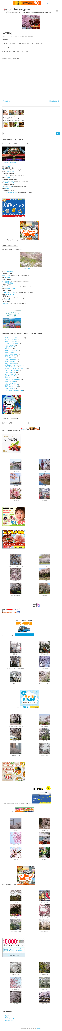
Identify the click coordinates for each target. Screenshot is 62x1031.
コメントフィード (9, 1019)
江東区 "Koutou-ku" (10, 372)
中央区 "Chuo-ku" (10, 345)
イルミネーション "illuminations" (14, 338)
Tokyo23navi (22, 9)
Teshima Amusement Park (9, 192)
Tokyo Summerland (7, 181)
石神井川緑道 (9, 283)
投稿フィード (8, 1017)
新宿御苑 (7, 277)
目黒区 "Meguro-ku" (10, 377)
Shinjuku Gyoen (6, 281)
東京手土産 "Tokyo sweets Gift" (13, 365)
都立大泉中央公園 (10, 288)
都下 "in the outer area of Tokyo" (14, 390)
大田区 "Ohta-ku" (10, 357)
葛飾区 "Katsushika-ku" (11, 385)
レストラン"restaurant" (11, 341)
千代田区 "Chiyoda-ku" (8, 36)
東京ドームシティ (10, 183)
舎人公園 (7, 299)
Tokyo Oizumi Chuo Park (9, 292)
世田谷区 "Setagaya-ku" (11, 343)
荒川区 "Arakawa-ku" (11, 383)
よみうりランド (9, 171)
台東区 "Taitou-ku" (10, 352)
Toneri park (5, 303)
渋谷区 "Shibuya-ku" (10, 374)
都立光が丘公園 (9, 294)
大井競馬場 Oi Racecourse (9, 162)
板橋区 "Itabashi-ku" (10, 367)
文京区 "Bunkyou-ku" (11, 359)
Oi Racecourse (6, 170)
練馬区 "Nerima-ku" (10, 381)
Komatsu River (34, 268)
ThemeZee (38, 1028)
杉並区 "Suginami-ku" (11, 363)
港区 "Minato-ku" (10, 376)
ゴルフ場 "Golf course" (11, 339)
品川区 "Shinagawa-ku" (11, 354)
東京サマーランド (10, 177)
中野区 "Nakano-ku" (10, 347)
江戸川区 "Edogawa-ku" (11, 370)
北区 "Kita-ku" (9, 348)
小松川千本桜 (27, 268)
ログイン (7, 1015)
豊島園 (7, 188)
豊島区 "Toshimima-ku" (11, 386)
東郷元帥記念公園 (54, 101)
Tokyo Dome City (7, 186)
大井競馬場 (8, 166)
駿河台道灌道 (7, 101)
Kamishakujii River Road (8, 286)
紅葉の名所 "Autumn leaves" (13, 379)
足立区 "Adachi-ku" (10, 388)
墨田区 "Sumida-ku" (10, 356)
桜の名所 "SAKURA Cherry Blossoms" (24, 36)
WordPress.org (9, 1020)
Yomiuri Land (5, 175)
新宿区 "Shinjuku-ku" (11, 361)
